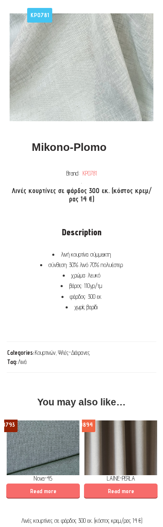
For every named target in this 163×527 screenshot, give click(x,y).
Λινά (22, 361)
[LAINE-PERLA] (121, 448)
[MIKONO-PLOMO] (81, 67)
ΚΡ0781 (90, 173)
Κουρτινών (45, 352)
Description (82, 232)
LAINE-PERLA (121, 478)
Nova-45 (43, 478)
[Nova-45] (43, 448)
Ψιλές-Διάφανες (74, 352)
